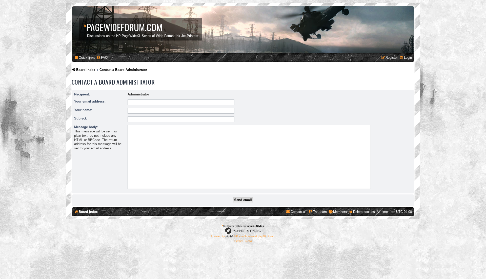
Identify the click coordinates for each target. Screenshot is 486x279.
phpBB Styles (255, 226)
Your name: (83, 110)
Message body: (86, 127)
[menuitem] (102, 57)
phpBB (230, 236)
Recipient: (82, 94)
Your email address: (90, 101)
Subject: (80, 118)
